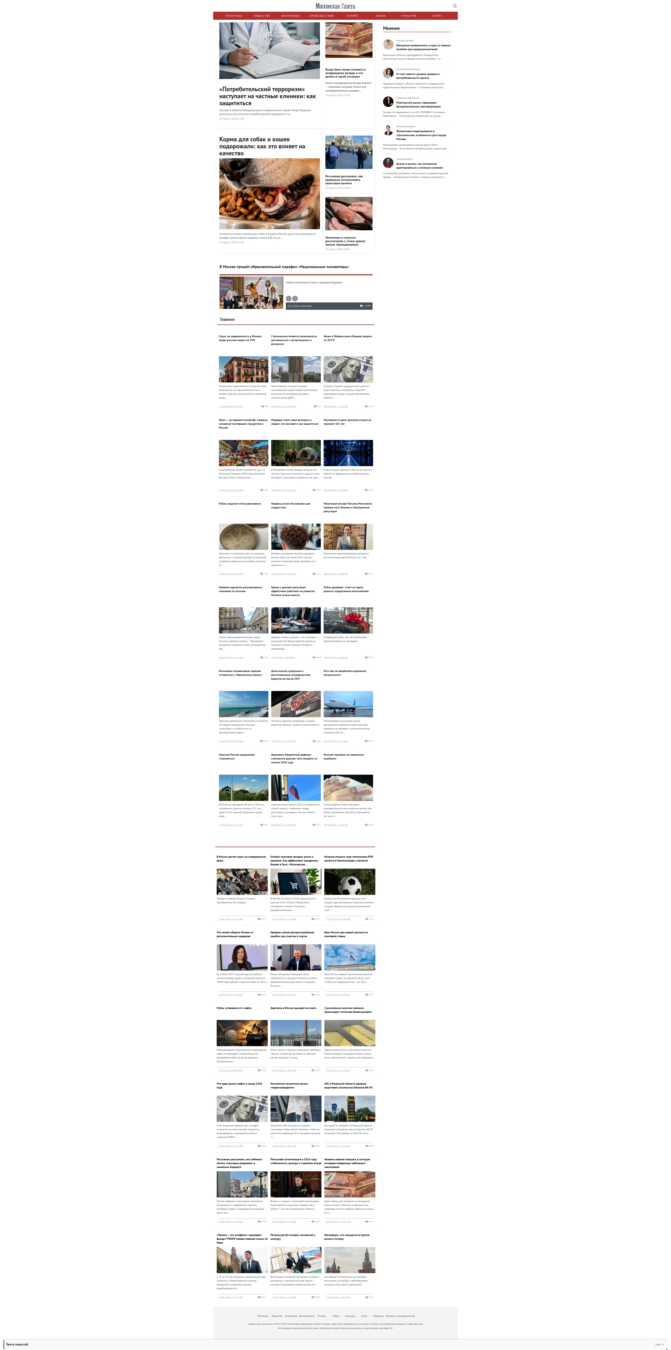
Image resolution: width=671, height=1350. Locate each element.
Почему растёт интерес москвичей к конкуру (292, 1236)
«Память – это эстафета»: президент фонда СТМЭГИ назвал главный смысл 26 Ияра (242, 1238)
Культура (409, 15)
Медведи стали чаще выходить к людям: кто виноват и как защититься (294, 421)
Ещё (658, 1344)
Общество (262, 15)
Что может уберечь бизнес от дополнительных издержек (235, 934)
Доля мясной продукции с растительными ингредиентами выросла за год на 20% (291, 674)
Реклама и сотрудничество (400, 1316)
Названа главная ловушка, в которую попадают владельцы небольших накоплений (347, 1163)
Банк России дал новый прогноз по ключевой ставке (346, 934)
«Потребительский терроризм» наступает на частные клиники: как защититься (267, 96)
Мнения (391, 28)
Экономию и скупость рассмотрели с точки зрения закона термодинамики (345, 241)
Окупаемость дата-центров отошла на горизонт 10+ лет (347, 421)
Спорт (437, 15)
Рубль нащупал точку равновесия (240, 503)
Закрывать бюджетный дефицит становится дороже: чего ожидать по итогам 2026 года (294, 758)
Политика (234, 15)
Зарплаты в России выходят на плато (293, 1008)
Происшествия (321, 15)
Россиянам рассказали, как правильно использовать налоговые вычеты (344, 179)
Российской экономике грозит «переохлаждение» (289, 1085)
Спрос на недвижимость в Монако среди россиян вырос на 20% (240, 338)
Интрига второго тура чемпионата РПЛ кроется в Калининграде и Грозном (348, 858)
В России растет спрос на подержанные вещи (241, 858)
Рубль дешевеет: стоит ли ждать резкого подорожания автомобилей (346, 589)
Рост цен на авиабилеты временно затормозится (345, 672)
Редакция (378, 1316)
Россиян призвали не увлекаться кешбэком (344, 756)
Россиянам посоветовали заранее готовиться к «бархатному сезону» (240, 672)
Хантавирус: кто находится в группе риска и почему (346, 1236)
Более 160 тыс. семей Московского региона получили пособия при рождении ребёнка (289, 266)
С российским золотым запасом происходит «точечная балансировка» (348, 1010)
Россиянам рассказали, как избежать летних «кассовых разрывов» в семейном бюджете (239, 1163)
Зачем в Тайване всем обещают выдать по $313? (348, 338)
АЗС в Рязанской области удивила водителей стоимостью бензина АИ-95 (348, 1085)
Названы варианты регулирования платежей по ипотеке (240, 589)
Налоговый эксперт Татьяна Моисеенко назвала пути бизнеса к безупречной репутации (348, 507)
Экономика (290, 15)
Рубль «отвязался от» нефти (234, 1008)
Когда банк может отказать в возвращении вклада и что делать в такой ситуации (345, 72)
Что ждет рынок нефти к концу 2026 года (239, 1085)
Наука (381, 15)
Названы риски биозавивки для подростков (290, 505)
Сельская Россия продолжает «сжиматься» (237, 756)
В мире (352, 15)
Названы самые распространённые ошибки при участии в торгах (292, 934)
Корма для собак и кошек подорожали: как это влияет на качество (262, 146)
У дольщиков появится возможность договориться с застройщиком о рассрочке (294, 340)
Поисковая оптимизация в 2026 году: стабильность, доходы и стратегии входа (295, 1161)
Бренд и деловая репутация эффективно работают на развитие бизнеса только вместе (293, 591)
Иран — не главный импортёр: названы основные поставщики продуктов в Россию (243, 423)
